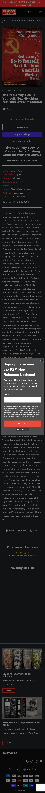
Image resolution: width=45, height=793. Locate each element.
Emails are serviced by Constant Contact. (21, 416)
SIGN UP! (22, 423)
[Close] (42, 360)
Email (6, 394)
